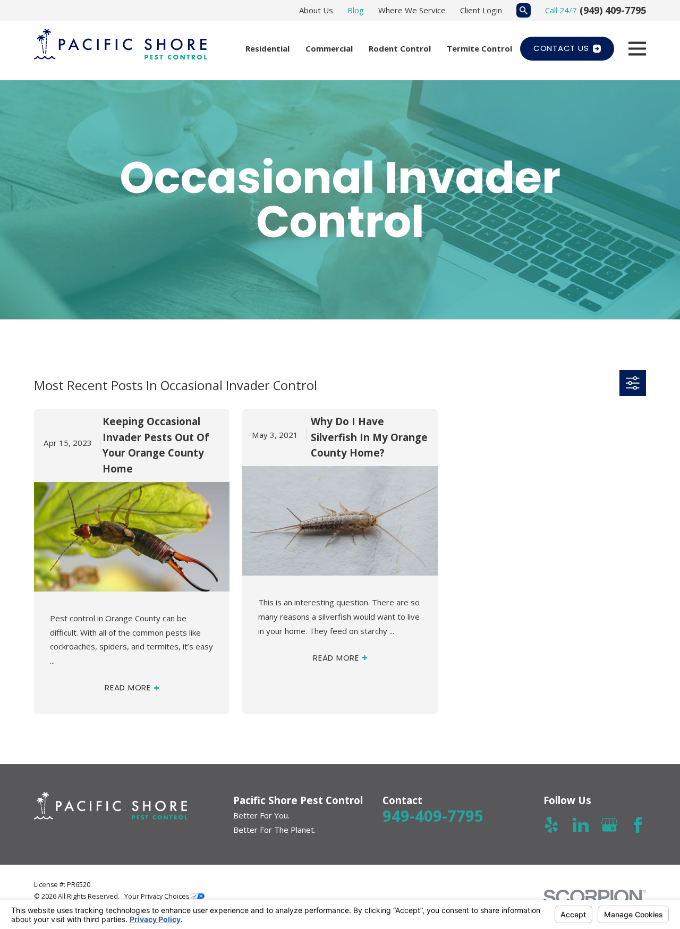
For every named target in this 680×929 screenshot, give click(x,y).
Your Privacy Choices (157, 896)
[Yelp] (551, 825)
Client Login (481, 10)
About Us (316, 10)
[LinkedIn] (581, 825)
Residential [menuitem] (267, 48)
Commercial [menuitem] (329, 48)
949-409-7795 (432, 815)
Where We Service (412, 10)
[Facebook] (638, 825)
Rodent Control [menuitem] (400, 48)
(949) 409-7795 (613, 10)
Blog (355, 10)
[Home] (120, 45)
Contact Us (561, 48)
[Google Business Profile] (609, 825)
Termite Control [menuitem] (479, 48)
